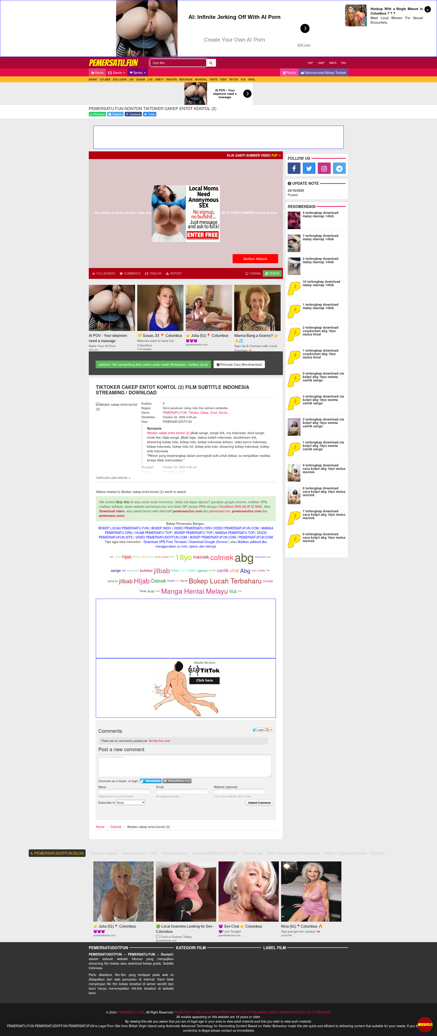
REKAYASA (186, 79)
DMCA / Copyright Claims (345, 853)
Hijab (142, 581)
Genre (117, 72)
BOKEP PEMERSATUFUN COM (213, 537)
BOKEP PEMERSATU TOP (193, 532)
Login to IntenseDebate (151, 780)
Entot (213, 412)
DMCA (332, 63)
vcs (111, 556)
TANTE (213, 79)
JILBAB (140, 79)
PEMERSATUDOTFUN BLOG (59, 853)
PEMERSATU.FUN (175, 412)
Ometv (268, 580)
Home (99, 72)
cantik (223, 570)
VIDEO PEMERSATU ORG (193, 528)
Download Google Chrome (208, 541)
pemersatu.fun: (220, 511)
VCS (243, 79)
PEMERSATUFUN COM (256, 537)
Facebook (135, 114)
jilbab (162, 570)
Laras (261, 570)
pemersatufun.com (187, 511)
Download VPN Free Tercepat (165, 541)
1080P (321, 63)
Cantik (157, 591)
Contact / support (103, 853)
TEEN (223, 79)
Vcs (233, 591)
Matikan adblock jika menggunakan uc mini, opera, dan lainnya (211, 543)
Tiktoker (193, 412)
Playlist (291, 72)
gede (158, 556)
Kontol (223, 412)
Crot (177, 580)
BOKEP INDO (161, 528)
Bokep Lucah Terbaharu (225, 581)
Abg (245, 570)
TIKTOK (233, 79)
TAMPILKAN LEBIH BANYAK (112, 478)
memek (201, 556)
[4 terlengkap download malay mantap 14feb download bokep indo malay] (295, 219)
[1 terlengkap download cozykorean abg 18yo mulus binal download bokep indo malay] (295, 357)
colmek (222, 557)
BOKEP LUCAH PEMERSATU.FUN (124, 528)
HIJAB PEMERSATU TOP (153, 532)
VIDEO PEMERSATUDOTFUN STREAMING (299, 1012)
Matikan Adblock (255, 258)
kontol (165, 556)
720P (310, 63)
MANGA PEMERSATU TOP (234, 532)
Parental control (174, 853)
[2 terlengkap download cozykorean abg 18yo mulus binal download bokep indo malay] (295, 334)
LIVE (150, 79)
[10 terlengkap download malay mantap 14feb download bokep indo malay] (295, 288)
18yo (183, 556)
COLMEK (105, 79)
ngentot (202, 570)
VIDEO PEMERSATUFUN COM (236, 528)
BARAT (93, 79)
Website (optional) (225, 787)
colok (117, 556)
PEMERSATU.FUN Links (191, 1012)
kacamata (260, 556)
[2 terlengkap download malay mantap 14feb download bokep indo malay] (295, 265)
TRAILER (154, 273)
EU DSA (378, 853)
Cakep (204, 412)
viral (234, 570)
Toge (268, 570)
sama (151, 556)
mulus (192, 570)
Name (102, 787)
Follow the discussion (269, 730)
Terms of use (252, 853)
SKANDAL (201, 79)
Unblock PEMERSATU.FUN (215, 853)
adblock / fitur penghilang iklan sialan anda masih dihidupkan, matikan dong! (153, 364)
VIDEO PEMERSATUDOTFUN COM (161, 537)
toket (144, 556)
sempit (212, 570)
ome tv (113, 580)
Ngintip (184, 580)
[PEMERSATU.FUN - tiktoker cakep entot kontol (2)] (114, 63)
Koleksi (171, 580)
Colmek (158, 580)
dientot (136, 556)
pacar (183, 570)
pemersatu (133, 570)
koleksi (146, 570)
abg (244, 557)
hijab (127, 556)
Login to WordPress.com (177, 780)
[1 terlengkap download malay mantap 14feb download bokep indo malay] (294, 311)
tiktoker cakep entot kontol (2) (168, 432)
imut (172, 556)
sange (116, 570)
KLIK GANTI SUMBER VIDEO (252, 155)
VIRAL (251, 79)
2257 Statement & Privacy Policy (293, 853)
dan (124, 570)
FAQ (343, 63)
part (269, 556)
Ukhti (254, 570)
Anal (150, 591)
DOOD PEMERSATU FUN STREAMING (238, 1012)
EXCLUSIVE (120, 79)
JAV (131, 79)
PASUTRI (171, 79)
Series (138, 72)
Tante (142, 591)
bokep (175, 570)
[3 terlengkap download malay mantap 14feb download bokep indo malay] (295, 242)
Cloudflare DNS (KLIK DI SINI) (240, 506)
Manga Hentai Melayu (194, 591)
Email (160, 787)
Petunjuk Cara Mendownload (241, 364)
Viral (239, 591)
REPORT (175, 273)
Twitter (151, 114)
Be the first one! (159, 740)
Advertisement (133, 853)
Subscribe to (107, 802)
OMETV (159, 79)
